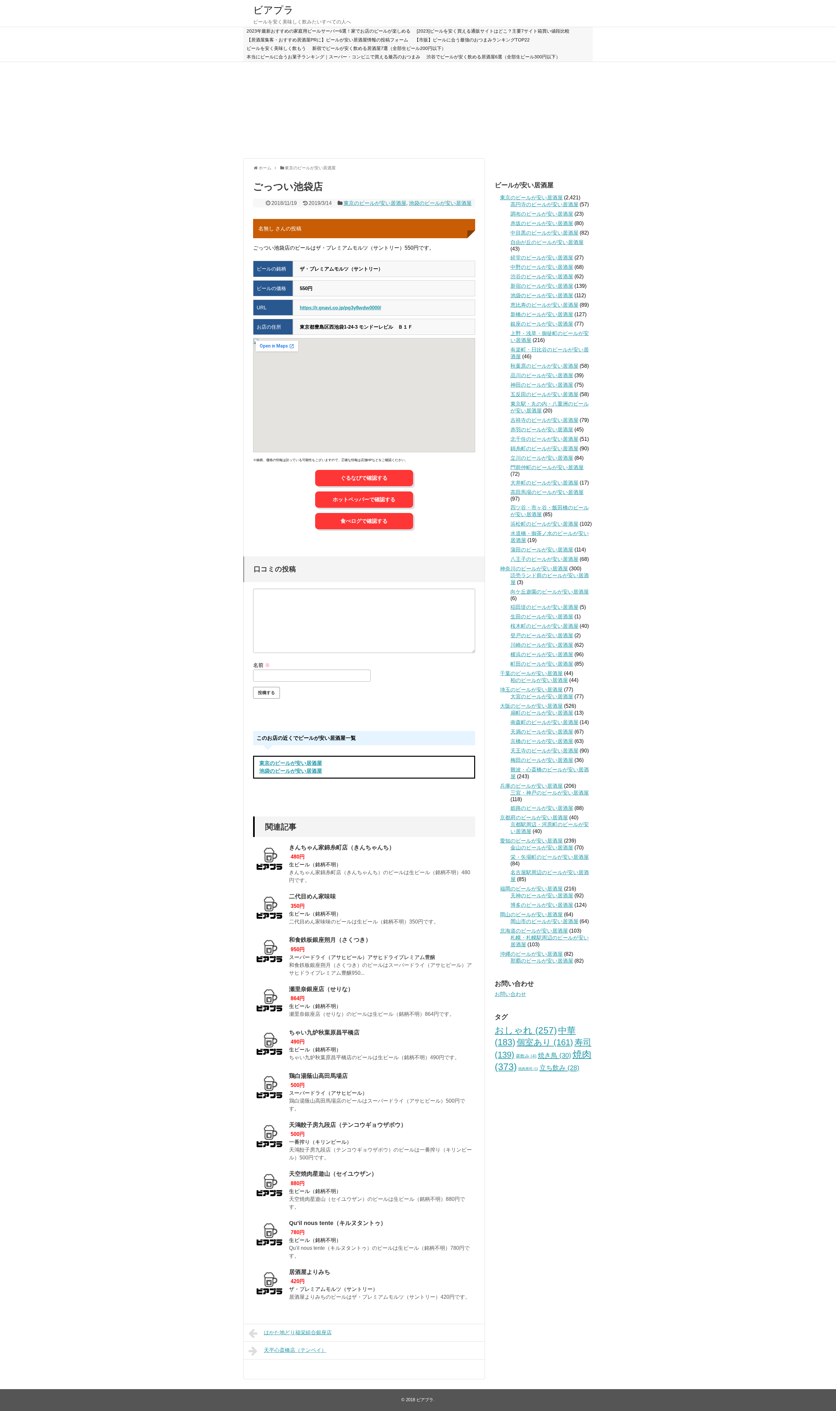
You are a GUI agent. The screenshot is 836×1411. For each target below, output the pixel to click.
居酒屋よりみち (309, 1272)
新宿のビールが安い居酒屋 (541, 286)
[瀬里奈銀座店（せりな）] (269, 1002)
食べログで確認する (364, 521)
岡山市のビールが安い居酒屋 (544, 921)
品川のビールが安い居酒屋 (541, 375)
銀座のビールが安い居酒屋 (541, 324)
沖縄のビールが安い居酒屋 (531, 954)
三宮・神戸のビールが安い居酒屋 (549, 793)
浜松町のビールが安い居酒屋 (544, 524)
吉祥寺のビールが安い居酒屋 (544, 420)
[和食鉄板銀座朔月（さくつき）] (269, 953)
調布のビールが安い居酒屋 (541, 214)
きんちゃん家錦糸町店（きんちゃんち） (342, 847)
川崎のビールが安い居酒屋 (541, 645)
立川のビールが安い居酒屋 (541, 458)
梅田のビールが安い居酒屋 (541, 760)
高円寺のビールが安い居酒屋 (544, 204)
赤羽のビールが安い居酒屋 (541, 429)
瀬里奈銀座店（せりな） (321, 989)
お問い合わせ (510, 994)
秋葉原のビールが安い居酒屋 (544, 366)
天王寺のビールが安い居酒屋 (544, 750)
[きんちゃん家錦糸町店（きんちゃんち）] (269, 861)
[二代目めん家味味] (269, 909)
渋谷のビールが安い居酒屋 (541, 276)
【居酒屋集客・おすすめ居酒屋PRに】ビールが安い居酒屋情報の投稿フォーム (327, 39)
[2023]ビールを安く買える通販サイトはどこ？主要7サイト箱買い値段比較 (493, 31)
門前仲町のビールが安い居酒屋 (547, 467)
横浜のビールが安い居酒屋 (541, 654)
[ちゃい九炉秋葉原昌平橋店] (269, 1046)
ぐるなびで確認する (364, 478)
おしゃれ (526, 1030)
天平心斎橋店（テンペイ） (295, 1350)
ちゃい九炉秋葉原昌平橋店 (324, 1032)
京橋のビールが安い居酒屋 (541, 741)
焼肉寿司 (528, 1069)
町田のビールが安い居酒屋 (541, 664)
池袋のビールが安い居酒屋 (440, 203)
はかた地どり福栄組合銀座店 (298, 1332)
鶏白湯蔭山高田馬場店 (318, 1076)
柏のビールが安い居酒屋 (539, 680)
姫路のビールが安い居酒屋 (541, 808)
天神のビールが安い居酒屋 (541, 895)
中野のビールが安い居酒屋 (541, 267)
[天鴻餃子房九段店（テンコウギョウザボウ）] (269, 1138)
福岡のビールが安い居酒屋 (531, 889)
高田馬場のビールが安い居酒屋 (547, 492)
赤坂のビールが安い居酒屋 (541, 223)
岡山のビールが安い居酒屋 (531, 914)
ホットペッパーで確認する (364, 499)
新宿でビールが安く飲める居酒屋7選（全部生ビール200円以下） (379, 48)
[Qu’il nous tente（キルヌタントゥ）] (269, 1236)
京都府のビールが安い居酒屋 (534, 817)
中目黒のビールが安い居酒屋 (544, 233)
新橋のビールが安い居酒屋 (541, 314)
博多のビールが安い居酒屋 (541, 905)
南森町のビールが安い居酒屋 (544, 722)
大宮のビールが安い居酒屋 (541, 696)
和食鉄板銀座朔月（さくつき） (330, 940)
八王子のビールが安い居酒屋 (544, 559)
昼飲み (526, 1056)
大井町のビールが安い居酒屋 (544, 483)
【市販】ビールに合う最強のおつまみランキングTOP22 (472, 39)
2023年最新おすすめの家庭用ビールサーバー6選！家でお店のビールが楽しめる (328, 31)
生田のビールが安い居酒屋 (541, 616)
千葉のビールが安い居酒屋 (531, 673)
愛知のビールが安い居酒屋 (531, 841)
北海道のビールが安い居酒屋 (534, 931)
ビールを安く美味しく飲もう (276, 48)
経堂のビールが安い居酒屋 (541, 257)
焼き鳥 (554, 1055)
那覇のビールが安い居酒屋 (541, 961)
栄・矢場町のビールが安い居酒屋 (549, 857)
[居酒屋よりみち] (269, 1285)
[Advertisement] (418, 109)
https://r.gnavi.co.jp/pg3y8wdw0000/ (340, 307)
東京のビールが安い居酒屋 (375, 203)
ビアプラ (273, 10)
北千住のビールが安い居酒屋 (544, 439)
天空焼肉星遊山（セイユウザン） (333, 1174)
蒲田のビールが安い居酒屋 (541, 549)
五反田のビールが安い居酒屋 (544, 394)
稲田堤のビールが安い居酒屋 (544, 607)
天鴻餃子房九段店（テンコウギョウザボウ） (348, 1125)
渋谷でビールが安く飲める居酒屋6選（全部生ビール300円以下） (493, 56)
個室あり (545, 1042)
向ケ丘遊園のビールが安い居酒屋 (549, 592)
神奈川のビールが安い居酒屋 (534, 568)
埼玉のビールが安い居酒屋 (531, 689)
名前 (261, 665)
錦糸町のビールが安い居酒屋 (544, 448)
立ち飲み (559, 1067)
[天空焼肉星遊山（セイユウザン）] (269, 1187)
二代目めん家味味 (312, 896)
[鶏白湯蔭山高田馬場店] (269, 1089)
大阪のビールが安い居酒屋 (531, 706)
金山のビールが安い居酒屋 (541, 847)
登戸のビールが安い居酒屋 (541, 635)
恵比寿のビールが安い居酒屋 (544, 305)
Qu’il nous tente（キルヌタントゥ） (337, 1223)
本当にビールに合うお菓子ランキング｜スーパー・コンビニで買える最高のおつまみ (333, 56)
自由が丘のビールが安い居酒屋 (547, 242)
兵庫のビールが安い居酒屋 (531, 786)
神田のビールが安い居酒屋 (541, 385)
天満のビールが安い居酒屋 (541, 732)
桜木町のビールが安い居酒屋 (544, 626)
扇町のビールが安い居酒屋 (541, 713)
